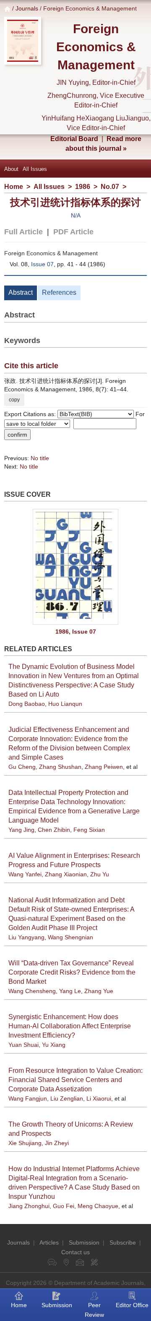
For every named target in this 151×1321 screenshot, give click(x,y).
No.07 (110, 186)
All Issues (35, 169)
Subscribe (122, 1242)
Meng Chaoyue (98, 1206)
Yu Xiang (53, 1044)
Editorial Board (74, 138)
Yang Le (70, 991)
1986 (82, 186)
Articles (49, 1242)
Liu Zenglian (66, 1098)
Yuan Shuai (23, 1044)
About (11, 169)
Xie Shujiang (25, 1143)
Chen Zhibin (54, 829)
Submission (84, 1242)
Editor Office (132, 1305)
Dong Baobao (26, 703)
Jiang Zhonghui (28, 1206)
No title (40, 458)
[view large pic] (75, 567)
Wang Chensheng (32, 991)
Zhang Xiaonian (66, 874)
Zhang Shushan (60, 766)
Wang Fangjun (27, 1098)
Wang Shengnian (70, 937)
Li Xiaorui (98, 1098)
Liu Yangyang (26, 937)
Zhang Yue (98, 991)
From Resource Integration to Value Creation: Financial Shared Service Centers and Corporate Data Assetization (75, 1080)
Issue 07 (42, 264)
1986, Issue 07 (75, 631)
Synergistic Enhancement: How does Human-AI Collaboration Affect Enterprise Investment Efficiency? (69, 1026)
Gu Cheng (22, 766)
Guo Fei (63, 1206)
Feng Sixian (89, 829)
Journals (27, 8)
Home (13, 186)
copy (14, 400)
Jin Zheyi (57, 1143)
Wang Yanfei (25, 874)
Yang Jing (21, 829)
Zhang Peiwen (104, 766)
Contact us (75, 1252)
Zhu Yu (99, 874)
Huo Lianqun (65, 703)
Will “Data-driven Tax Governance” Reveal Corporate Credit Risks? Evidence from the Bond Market (71, 972)
